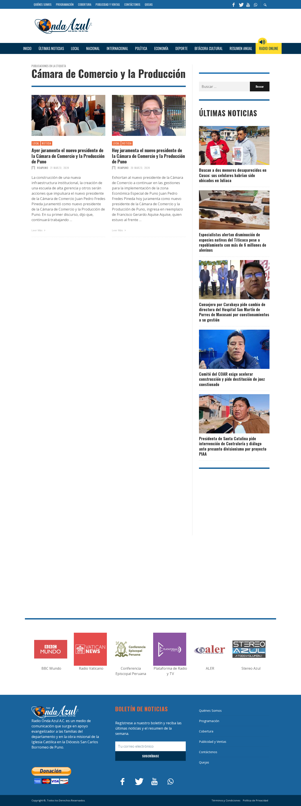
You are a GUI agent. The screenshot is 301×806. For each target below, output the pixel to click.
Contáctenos (208, 752)
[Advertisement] (182, 25)
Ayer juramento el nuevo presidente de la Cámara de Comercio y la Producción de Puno (68, 155)
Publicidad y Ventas (212, 741)
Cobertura (206, 731)
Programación (209, 721)
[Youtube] (248, 4)
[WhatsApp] (255, 4)
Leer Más (37, 230)
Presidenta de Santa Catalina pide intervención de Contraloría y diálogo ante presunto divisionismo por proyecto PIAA (232, 446)
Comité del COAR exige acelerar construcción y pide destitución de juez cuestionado (232, 379)
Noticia (46, 143)
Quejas (204, 762)
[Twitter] (241, 4)
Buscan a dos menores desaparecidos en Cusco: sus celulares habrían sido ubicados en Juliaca (232, 175)
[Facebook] (233, 4)
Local (36, 143)
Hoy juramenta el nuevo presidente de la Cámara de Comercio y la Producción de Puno (148, 155)
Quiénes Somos (210, 710)
